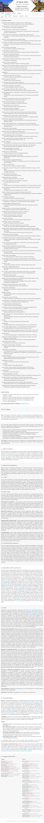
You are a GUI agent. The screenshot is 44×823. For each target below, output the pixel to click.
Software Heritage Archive (9, 713)
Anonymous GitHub (5, 581)
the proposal (19, 600)
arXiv (37, 710)
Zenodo (38, 711)
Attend (13, 13)
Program (19, 13)
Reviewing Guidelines (19, 589)
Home (2, 13)
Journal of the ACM (26, 745)
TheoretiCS (3, 748)
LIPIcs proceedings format (25, 701)
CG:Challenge (15, 16)
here (37, 614)
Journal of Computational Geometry (23, 750)
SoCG (2, 16)
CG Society (15, 454)
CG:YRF (10, 16)
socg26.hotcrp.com (25, 403)
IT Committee (23, 821)
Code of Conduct (8, 455)
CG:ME (6, 16)
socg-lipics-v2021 (38, 701)
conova (35, 821)
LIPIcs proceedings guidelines (35, 610)
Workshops (21, 16)
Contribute (7, 13)
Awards (26, 16)
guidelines (29, 735)
